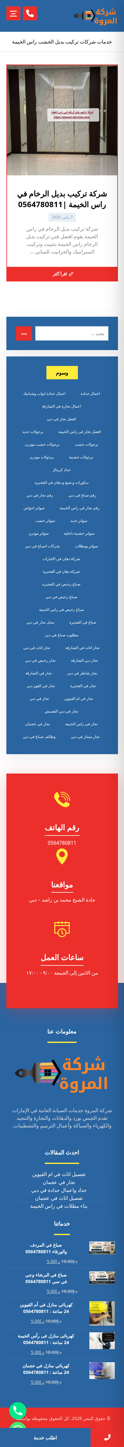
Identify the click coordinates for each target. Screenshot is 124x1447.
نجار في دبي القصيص (61, 711)
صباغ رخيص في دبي (61, 596)
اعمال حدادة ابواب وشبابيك (44, 393)
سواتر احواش (34, 508)
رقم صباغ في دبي (82, 495)
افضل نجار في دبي (61, 419)
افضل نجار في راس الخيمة (80, 431)
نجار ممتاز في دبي (85, 736)
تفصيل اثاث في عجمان (59, 1197)
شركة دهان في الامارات (61, 558)
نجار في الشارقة (38, 673)
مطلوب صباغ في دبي (61, 635)
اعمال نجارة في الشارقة (61, 406)
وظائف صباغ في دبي (39, 736)
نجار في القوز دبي (41, 685)
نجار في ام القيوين (78, 698)
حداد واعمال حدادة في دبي (59, 1190)
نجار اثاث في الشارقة (82, 647)
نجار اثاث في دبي (36, 647)
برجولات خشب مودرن (42, 444)
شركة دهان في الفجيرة (61, 571)
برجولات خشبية (81, 457)
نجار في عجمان (37, 724)
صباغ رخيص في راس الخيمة (61, 609)
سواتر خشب (45, 520)
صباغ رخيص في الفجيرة (61, 584)
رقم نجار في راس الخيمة (80, 508)
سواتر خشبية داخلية (79, 533)
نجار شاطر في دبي (82, 673)
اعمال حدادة (90, 393)
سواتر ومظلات (86, 546)
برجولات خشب (86, 444)
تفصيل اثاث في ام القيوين (59, 1174)
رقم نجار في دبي (39, 495)
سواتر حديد (78, 520)
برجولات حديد (32, 431)
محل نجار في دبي (40, 622)
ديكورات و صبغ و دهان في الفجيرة (61, 482)
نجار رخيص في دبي (40, 660)
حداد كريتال (61, 469)
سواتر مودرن (38, 533)
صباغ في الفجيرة (82, 622)
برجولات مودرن (42, 457)
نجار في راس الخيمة (81, 724)
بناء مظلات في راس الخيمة (58, 1205)
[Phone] (17, 1410)
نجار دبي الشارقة (84, 660)
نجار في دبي (39, 698)
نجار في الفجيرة (83, 685)
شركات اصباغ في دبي (42, 546)
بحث (24, 333)
